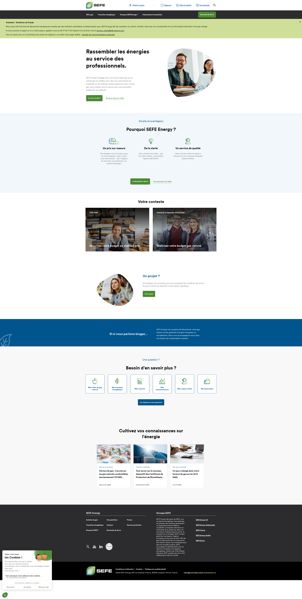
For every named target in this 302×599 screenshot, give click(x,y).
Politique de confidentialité (155, 569)
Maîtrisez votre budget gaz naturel (179, 246)
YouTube (94, 546)
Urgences (167, 5)
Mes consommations (162, 388)
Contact (110, 525)
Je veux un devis (94, 98)
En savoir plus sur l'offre (115, 98)
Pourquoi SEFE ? (92, 530)
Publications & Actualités (152, 15)
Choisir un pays (138, 5)
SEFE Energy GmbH (203, 535)
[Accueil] (95, 5)
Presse (129, 520)
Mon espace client (184, 389)
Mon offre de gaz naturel (95, 388)
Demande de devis (207, 14)
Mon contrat (140, 389)
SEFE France (200, 530)
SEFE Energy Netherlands (205, 525)
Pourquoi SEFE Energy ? (129, 15)
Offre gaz (89, 15)
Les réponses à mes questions (151, 402)
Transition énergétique (106, 15)
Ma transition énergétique (117, 388)
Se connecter (204, 5)
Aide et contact (185, 5)
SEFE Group (200, 541)
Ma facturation (207, 389)
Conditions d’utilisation (125, 569)
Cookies (139, 569)
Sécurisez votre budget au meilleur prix (114, 246)
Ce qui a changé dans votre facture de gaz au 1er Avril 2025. (186, 474)
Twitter (88, 546)
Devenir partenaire (134, 525)
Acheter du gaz (92, 520)
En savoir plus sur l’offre (163, 181)
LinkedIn (101, 546)
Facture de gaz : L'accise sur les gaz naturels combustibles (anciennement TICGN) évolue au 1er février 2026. (113, 475)
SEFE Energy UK (202, 520)
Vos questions (112, 520)
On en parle (149, 294)
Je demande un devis (140, 181)
